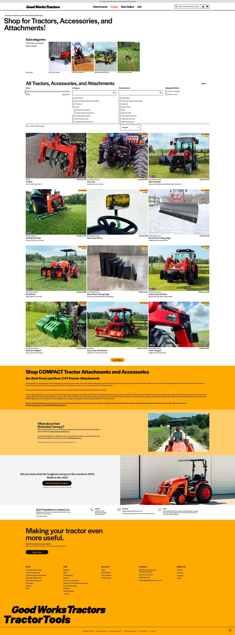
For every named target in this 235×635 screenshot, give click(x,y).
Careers (66, 593)
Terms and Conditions (130, 631)
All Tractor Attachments (34, 570)
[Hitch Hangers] (179, 324)
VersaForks (31, 294)
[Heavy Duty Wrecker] (179, 268)
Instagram (180, 575)
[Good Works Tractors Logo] (59, 609)
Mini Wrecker (155, 181)
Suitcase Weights (33, 350)
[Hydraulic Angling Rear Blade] (37, 56)
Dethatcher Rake (33, 238)
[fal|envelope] (120, 509)
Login (103, 570)
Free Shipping (68, 575)
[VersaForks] (56, 268)
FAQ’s (65, 572)
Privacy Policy (143, 631)
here (40, 15)
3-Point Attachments (78, 72)
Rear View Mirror (94, 238)
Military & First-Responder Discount (75, 583)
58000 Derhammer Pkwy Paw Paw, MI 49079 (147, 571)
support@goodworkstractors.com (132, 511)
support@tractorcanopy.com (59, 431)
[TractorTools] (37, 619)
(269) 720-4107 (100, 511)
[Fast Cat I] (117, 155)
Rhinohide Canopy (75, 438)
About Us (66, 570)
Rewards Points (68, 591)
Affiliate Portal (106, 578)
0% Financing (132, 1)
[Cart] (207, 7)
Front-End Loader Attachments (36, 575)
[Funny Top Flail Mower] (117, 324)
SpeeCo (28, 179)
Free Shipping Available (106, 1)
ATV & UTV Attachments (125, 72)
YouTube (179, 570)
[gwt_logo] (43, 7)
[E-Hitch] (56, 155)
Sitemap (153, 631)
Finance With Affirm (70, 586)
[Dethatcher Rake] (56, 212)
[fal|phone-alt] (92, 509)
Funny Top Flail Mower (97, 350)
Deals (27, 588)
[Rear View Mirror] (117, 212)
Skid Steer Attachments (102, 72)
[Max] (26, 91)
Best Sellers (29, 72)
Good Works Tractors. (101, 631)
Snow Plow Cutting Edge (160, 238)
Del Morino (90, 348)
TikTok (179, 578)
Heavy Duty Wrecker (158, 294)
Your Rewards (106, 572)
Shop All (28, 586)
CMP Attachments (31, 236)
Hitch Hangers (155, 350)
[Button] (203, 7)
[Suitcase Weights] (56, 324)
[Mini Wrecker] (179, 155)
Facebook (180, 572)
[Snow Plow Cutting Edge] (179, 212)
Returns (66, 578)
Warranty (66, 588)
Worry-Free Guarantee (120, 1)
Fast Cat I (91, 181)
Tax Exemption (106, 575)
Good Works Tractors (93, 179)
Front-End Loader (54, 72)
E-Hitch (29, 181)
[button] (230, 630)
